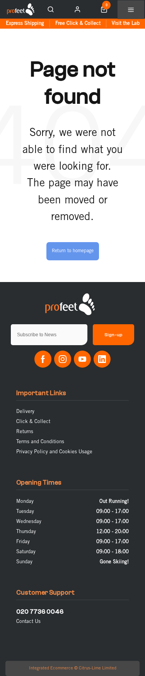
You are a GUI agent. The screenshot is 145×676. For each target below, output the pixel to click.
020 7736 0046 (39, 611)
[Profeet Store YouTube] (82, 359)
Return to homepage (73, 251)
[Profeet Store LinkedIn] (102, 359)
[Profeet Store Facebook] (42, 359)
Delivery (25, 411)
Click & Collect (33, 422)
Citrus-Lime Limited (97, 668)
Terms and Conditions (40, 442)
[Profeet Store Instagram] (62, 359)
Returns (24, 432)
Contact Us (28, 621)
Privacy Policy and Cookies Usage (54, 452)
